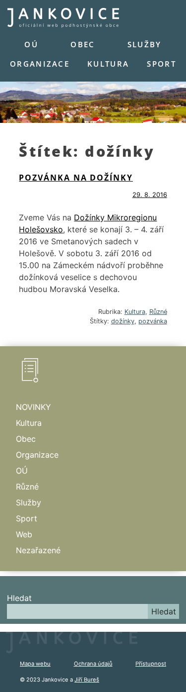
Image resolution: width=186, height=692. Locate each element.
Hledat (19, 598)
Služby (144, 44)
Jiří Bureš (86, 679)
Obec (82, 44)
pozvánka (152, 321)
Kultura (108, 64)
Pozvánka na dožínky (75, 177)
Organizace (39, 64)
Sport (161, 64)
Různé (158, 311)
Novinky (33, 407)
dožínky (122, 321)
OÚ (31, 44)
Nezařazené (38, 550)
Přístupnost (150, 663)
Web (24, 534)
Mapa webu (35, 663)
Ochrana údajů (93, 663)
